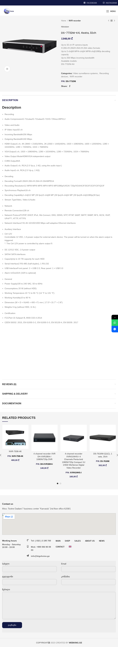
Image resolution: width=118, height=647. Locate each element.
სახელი (5, 564)
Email (63, 564)
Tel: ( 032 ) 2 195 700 (41, 541)
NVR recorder (75, 21)
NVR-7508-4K (15, 451)
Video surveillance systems (85, 73)
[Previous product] (108, 20)
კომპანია (65, 576)
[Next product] (114, 20)
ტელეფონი (7, 576)
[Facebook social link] (69, 86)
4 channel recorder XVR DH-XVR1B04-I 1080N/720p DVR (44, 456)
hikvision (65, 26)
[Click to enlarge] (7, 69)
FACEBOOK (92, 3)
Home (64, 21)
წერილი (6, 589)
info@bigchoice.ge (40, 556)
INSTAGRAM (111, 3)
